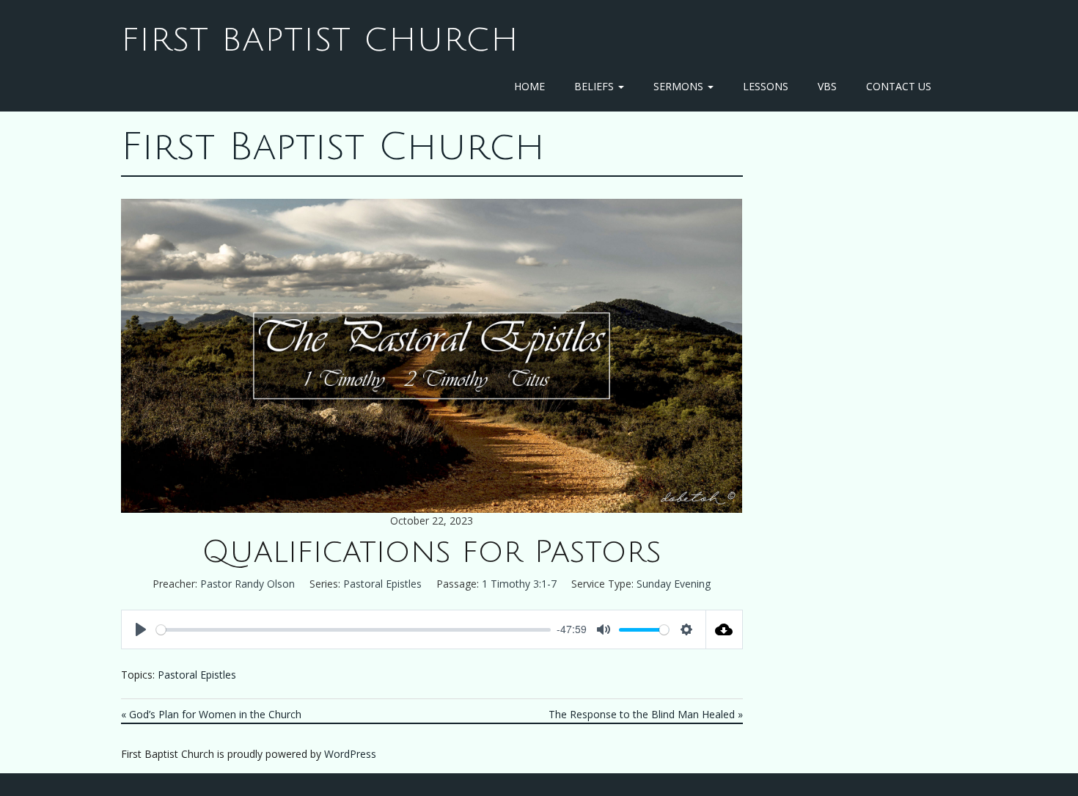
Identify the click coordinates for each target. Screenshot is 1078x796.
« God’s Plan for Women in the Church (211, 714)
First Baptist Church (320, 40)
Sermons (679, 86)
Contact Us (898, 86)
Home (529, 86)
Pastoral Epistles (382, 584)
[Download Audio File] (724, 629)
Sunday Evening (674, 584)
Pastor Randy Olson (247, 584)
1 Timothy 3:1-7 (519, 584)
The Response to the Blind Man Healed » (646, 714)
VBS (827, 86)
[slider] (353, 630)
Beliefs (595, 86)
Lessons (765, 86)
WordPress (350, 754)
